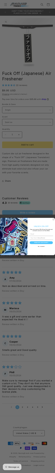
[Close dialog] (53, 219)
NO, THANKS (41, 246)
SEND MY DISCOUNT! (41, 242)
